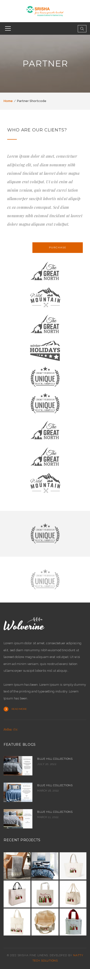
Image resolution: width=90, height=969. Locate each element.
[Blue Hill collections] (18, 792)
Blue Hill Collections (55, 758)
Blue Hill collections (55, 785)
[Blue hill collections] (18, 818)
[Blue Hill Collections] (18, 765)
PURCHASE (57, 247)
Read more (19, 709)
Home (8, 101)
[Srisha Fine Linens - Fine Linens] (45, 11)
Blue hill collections (55, 811)
